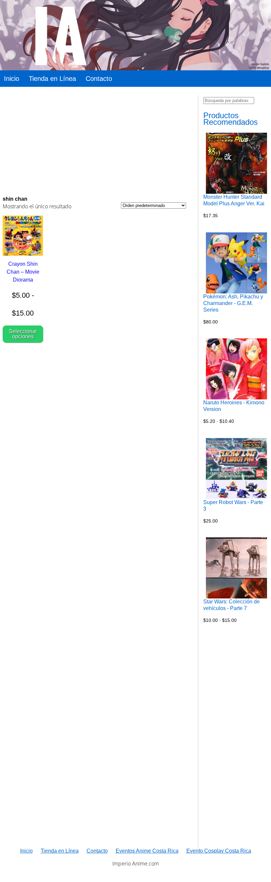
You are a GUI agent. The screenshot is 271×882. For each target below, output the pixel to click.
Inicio (11, 78)
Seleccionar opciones (23, 333)
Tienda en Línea (52, 78)
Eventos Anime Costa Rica (147, 851)
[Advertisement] (94, 141)
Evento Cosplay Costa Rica (218, 851)
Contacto (99, 78)
